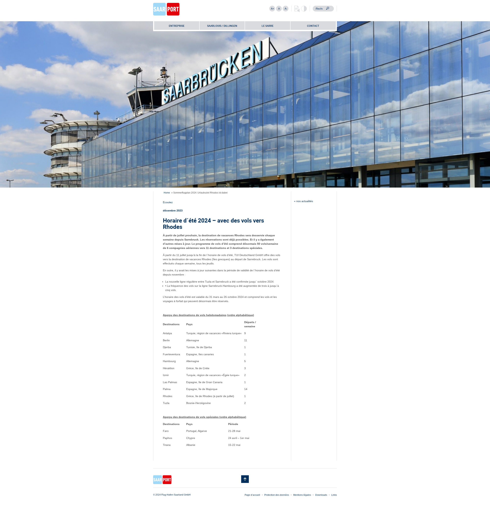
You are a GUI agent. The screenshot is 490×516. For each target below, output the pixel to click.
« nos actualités (303, 201)
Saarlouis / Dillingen (222, 26)
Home (167, 192)
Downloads (321, 495)
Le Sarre (268, 26)
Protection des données (276, 495)
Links (334, 495)
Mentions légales (302, 495)
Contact (313, 26)
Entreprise (177, 26)
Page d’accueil (252, 495)
